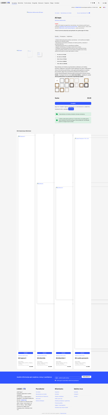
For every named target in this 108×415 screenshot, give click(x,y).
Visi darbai (14, 3)
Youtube (76, 396)
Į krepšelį (73, 103)
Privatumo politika (58, 403)
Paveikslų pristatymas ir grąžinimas (62, 400)
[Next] (51, 30)
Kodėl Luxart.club (58, 398)
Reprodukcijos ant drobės (66, 13)
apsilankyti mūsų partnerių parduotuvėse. (68, 26)
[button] (99, 3)
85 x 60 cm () (61, 56)
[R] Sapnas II (22, 358)
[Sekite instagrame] (92, 3)
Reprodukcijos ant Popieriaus (42, 396)
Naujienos (46, 3)
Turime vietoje (27, 3)
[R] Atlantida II (60, 358)
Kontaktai (57, 3)
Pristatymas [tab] (63, 36)
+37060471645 (78, 7)
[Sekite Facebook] (90, 3)
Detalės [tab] (57, 36)
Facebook (76, 392)
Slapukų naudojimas (59, 396)
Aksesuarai (40, 3)
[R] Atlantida (41, 358)
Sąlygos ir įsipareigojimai (60, 405)
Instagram (76, 394)
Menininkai (20, 3)
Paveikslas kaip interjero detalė (61, 407)
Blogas (52, 3)
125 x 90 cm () (62, 61)
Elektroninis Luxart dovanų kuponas (67, 28)
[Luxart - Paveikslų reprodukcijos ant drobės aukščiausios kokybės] (5, 3)
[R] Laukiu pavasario (81, 358)
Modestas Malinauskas (60, 20)
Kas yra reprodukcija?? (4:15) (83, 13)
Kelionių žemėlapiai (40, 400)
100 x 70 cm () (62, 59)
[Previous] (19, 30)
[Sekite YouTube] (94, 3)
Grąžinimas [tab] (69, 36)
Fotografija (34, 3)
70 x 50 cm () (61, 54)
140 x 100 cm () (62, 63)
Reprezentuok (63, 413)
